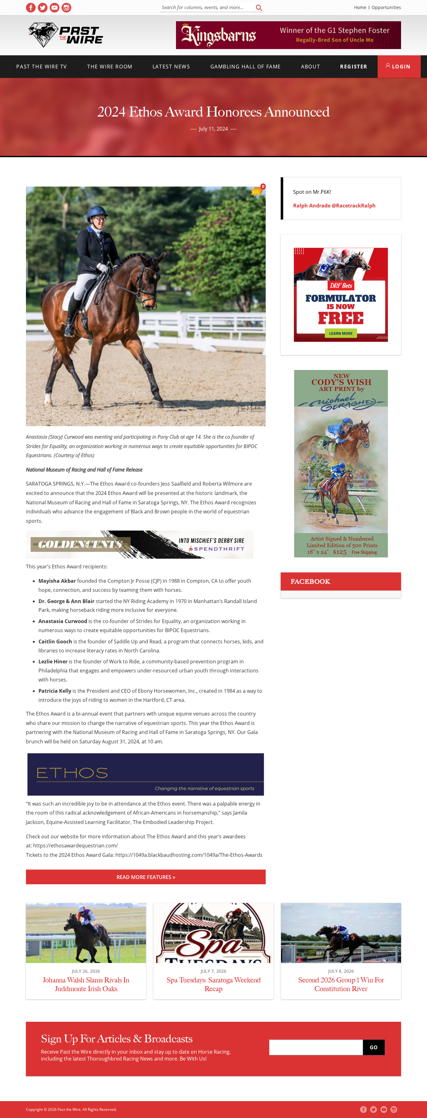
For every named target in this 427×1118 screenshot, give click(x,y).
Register (354, 66)
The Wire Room (110, 66)
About (310, 66)
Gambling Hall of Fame (245, 66)
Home (360, 7)
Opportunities (386, 7)
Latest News (171, 66)
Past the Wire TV (41, 66)
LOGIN (400, 66)
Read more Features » (146, 877)
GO (374, 1047)
